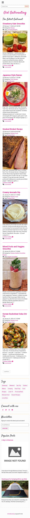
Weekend (12, 385)
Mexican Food (5, 395)
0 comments (7, 363)
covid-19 (10, 391)
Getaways (4, 385)
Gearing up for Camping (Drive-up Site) (14, 479)
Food (12, 79)
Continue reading (7, 65)
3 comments (7, 184)
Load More (6, 371)
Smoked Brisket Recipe (12, 129)
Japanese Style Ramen (12, 75)
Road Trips (17, 388)
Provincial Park (19, 391)
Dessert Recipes (16, 395)
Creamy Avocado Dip (11, 192)
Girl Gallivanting (15, 12)
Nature (4, 388)
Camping (10, 388)
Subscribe (5, 428)
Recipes (13, 28)
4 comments (7, 238)
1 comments (7, 67)
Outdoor (25, 385)
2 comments (7, 306)
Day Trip (19, 385)
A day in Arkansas (7, 440)
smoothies (10, 29)
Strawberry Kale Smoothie (14, 24)
